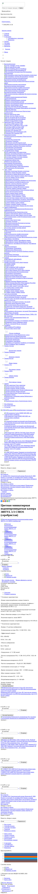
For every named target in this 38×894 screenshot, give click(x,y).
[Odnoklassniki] (4, 857)
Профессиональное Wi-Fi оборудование (16, 262)
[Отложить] (2, 713)
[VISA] (6, 574)
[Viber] (5, 501)
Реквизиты (11, 40)
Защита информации (10, 207)
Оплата (6, 41)
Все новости (4, 474)
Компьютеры (8, 218)
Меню (6, 52)
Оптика (6, 245)
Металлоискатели (9, 229)
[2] (2, 557)
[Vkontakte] (4, 853)
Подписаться (21, 471)
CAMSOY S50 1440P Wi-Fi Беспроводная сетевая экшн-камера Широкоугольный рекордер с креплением (17, 772)
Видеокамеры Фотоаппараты (13, 163)
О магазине (7, 36)
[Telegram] (9, 501)
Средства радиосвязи (10, 294)
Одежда (6, 399)
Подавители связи (9, 261)
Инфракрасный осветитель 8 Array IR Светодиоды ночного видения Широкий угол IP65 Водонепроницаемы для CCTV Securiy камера (19, 694)
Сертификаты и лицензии (15, 38)
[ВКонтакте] (1, 501)
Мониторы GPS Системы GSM (13, 122)
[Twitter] (4, 858)
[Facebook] (4, 855)
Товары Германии (9, 352)
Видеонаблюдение (9, 64)
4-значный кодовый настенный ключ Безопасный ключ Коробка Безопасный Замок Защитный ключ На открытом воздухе (20, 427)
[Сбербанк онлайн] (10, 577)
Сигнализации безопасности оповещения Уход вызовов (17, 718)
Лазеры (6, 383)
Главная (6, 33)
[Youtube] (4, 860)
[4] (5, 557)
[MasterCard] (8, 575)
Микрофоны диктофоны (11, 239)
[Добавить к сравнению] (2, 712)
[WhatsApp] (7, 501)
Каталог (6, 35)
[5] (7, 557)
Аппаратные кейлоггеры (11, 160)
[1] (1, 557)
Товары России (8, 358)
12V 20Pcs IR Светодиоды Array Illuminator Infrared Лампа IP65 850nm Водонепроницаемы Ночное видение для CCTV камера (19, 447)
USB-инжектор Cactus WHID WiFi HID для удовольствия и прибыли (17, 416)
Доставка (7, 43)
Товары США (8, 371)
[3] (4, 557)
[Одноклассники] (3, 501)
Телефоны (7, 325)
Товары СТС (8, 364)
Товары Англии (9, 346)
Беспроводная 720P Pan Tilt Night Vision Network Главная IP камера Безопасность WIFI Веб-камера (19, 436)
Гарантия (7, 44)
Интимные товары (9, 394)
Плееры (6, 257)
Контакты (7, 46)
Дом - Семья (8, 169)
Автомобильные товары (11, 150)
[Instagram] (4, 861)
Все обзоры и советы (7, 484)
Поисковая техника (10, 135)
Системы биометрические (12, 289)
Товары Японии (9, 377)
